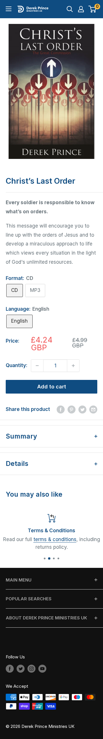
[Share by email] (93, 409)
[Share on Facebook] (61, 409)
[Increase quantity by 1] (73, 366)
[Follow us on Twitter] (21, 668)
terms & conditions (54, 539)
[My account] (81, 9)
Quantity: (16, 365)
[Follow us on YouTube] (42, 668)
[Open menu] (8, 9)
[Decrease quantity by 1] (37, 366)
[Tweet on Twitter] (82, 409)
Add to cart (51, 387)
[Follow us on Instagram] (31, 668)
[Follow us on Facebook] (10, 668)
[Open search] (70, 9)
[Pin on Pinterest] (72, 409)
